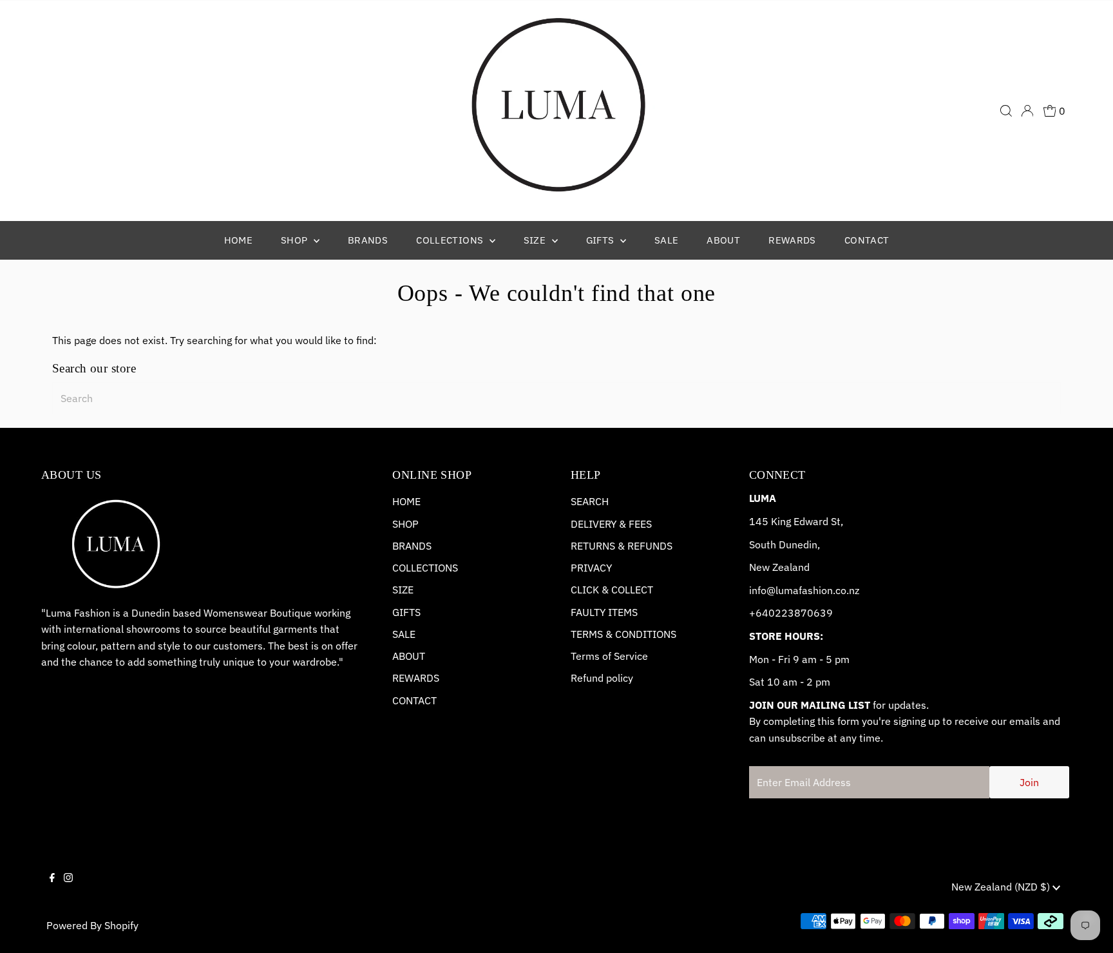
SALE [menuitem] (666, 240)
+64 (758, 612)
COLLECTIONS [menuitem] (451, 240)
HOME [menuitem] (238, 240)
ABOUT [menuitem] (723, 240)
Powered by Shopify (92, 925)
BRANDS (412, 545)
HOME (406, 501)
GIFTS (406, 612)
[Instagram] (68, 888)
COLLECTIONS (425, 567)
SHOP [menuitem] (295, 240)
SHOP (405, 523)
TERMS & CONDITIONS (623, 634)
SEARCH (590, 501)
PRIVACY (591, 567)
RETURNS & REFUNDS (621, 545)
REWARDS (415, 677)
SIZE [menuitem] (536, 240)
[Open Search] (1006, 111)
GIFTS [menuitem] (601, 240)
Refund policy (602, 677)
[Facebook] (52, 888)
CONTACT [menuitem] (866, 240)
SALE (403, 634)
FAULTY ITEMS (604, 612)
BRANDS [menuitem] (368, 240)
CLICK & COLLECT (612, 589)
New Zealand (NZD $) (1001, 886)
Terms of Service (609, 656)
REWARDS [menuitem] (792, 240)
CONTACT (414, 700)
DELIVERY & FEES (611, 523)
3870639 (810, 612)
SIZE (403, 589)
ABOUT (408, 656)
